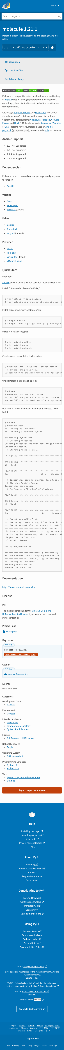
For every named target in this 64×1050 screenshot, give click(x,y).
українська (13, 1028)
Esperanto (39, 1031)
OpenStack (40, 112)
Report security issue (32, 935)
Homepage (11, 631)
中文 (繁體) (55, 1028)
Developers (12, 722)
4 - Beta (11, 704)
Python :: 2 (12, 765)
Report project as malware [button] (32, 790)
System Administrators (18, 729)
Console (11, 713)
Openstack (12, 229)
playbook (6, 130)
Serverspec (46, 123)
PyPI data (8, 645)
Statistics (32, 872)
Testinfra (57, 123)
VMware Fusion (14, 261)
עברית (29, 1031)
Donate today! (32, 977)
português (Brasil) (52, 1025)
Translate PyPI (31, 905)
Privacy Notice (31, 943)
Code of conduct (31, 939)
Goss (7, 126)
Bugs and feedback (32, 898)
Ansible (8, 99)
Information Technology (18, 726)
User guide (30, 839)
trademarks (20, 986)
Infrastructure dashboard (31, 868)
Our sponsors (32, 880)
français (31, 1025)
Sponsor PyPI (32, 910)
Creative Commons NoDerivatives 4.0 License (26, 612)
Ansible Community (18, 674)
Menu (53, 5)
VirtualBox (35, 119)
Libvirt (17, 123)
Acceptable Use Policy (31, 947)
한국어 (48, 1031)
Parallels (46, 119)
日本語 (40, 1025)
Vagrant (18, 112)
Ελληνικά (24, 1028)
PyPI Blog (31, 864)
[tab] (32, 62)
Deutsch (33, 1028)
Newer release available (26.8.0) (20, 654)
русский (21, 1031)
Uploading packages (31, 835)
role (47, 130)
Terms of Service (31, 931)
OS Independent (15, 756)
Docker (26, 112)
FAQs (32, 847)
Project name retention (30, 843)
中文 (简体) (43, 1028)
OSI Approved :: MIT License (20, 738)
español (22, 1025)
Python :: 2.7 (13, 768)
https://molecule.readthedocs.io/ (18, 587)
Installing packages (30, 831)
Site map (32, 994)
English (10, 747)
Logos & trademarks (32, 876)
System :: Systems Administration (23, 777)
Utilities (11, 780)
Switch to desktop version (32, 1009)
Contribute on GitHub (30, 902)
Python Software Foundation (43, 986)
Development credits (31, 913)
